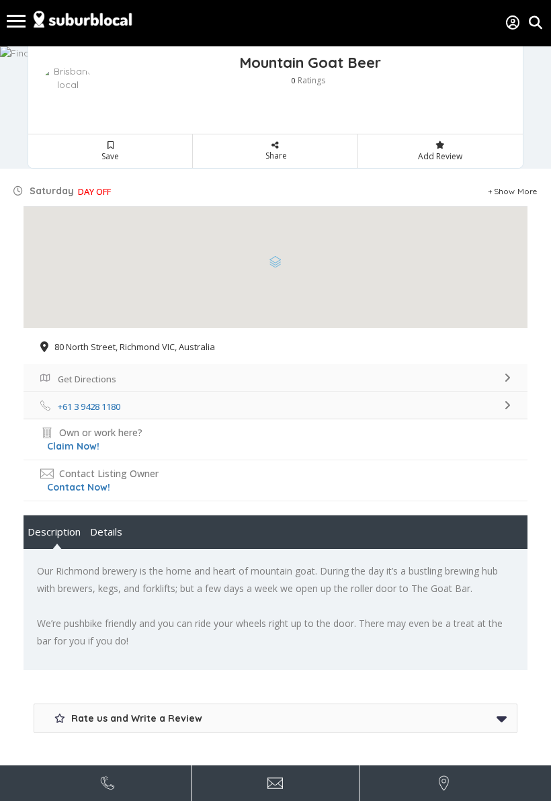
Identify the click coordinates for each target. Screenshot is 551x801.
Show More (516, 191)
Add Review (440, 156)
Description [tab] (54, 531)
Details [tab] (106, 531)
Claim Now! (73, 446)
